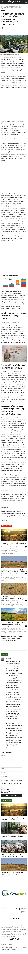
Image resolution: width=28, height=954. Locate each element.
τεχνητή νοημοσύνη (12, 640)
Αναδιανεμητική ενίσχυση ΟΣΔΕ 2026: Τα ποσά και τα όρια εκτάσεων (14, 571)
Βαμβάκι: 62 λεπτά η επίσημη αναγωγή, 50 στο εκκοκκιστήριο (12, 855)
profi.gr (6, 507)
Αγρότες (6, 6)
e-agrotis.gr (7, 636)
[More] (20, 31)
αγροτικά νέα (13, 636)
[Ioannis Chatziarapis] (2, 28)
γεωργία (13, 638)
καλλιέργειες (4, 640)
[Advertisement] (14, 105)
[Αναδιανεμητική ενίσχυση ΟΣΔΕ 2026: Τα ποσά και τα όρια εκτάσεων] (14, 562)
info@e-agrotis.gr (11, 936)
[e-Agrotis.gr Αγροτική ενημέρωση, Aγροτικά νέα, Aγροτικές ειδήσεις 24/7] (14, 1)
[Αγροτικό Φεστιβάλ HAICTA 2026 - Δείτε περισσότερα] (14, 892)
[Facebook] (1, 943)
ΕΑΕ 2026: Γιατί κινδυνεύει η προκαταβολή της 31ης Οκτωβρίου (13, 598)
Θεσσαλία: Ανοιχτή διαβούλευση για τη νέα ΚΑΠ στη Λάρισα (13, 544)
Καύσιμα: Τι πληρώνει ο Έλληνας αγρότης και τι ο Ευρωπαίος (12, 837)
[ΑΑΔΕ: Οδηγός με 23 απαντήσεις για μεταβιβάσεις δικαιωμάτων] (14, 614)
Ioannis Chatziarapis (8, 27)
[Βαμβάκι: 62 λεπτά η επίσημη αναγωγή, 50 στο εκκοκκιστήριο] (14, 846)
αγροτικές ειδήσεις (21, 636)
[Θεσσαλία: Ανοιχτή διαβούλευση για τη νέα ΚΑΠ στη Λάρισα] (14, 535)
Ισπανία (18, 638)
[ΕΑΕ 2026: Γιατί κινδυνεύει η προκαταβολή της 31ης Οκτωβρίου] (14, 589)
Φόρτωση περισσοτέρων (13, 879)
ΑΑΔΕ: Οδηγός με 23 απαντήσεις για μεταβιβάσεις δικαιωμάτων (13, 623)
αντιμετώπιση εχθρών (6, 638)
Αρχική (2, 6)
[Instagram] (2, 943)
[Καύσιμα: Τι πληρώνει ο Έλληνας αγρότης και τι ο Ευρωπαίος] (14, 828)
